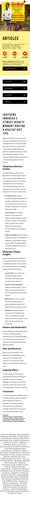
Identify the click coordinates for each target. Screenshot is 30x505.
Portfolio (5, 418)
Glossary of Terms (15, 493)
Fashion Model (18, 416)
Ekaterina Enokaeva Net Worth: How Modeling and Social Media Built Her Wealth (15, 475)
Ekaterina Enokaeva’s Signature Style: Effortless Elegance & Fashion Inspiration (15, 471)
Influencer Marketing (19, 421)
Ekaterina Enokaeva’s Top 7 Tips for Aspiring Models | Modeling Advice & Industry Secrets (15, 460)
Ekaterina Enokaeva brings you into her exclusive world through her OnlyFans (15, 444)
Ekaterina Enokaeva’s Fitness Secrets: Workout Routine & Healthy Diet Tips (15, 454)
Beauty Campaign (14, 418)
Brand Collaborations (17, 419)
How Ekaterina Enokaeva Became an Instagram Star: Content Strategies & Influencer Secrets (15, 440)
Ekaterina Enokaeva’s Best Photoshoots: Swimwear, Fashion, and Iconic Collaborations (14, 450)
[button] (5, 54)
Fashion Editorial (7, 421)
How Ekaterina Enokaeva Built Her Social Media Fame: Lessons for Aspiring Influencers (15, 481)
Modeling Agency (8, 416)
